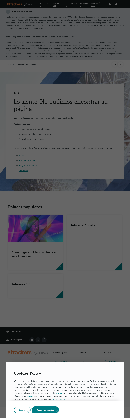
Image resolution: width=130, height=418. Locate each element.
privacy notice (58, 399)
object (30, 396)
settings (59, 393)
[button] (22, 410)
